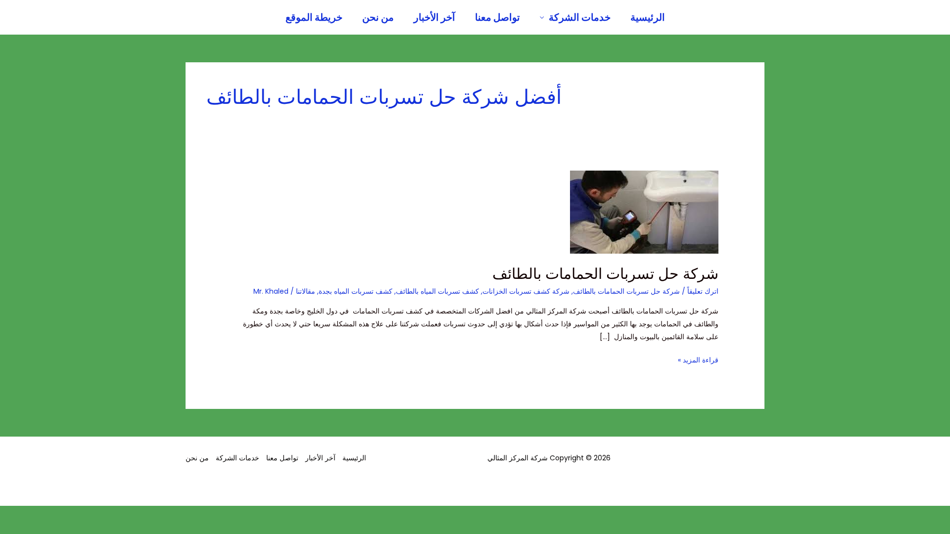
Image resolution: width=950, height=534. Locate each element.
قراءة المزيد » (698, 359)
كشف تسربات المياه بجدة (355, 291)
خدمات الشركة (580, 17)
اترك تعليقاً (702, 291)
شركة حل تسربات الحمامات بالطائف (605, 273)
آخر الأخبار (434, 17)
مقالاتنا (305, 291)
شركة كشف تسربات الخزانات (526, 291)
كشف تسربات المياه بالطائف (437, 291)
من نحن (378, 17)
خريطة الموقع (313, 17)
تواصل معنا (497, 17)
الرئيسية (647, 17)
